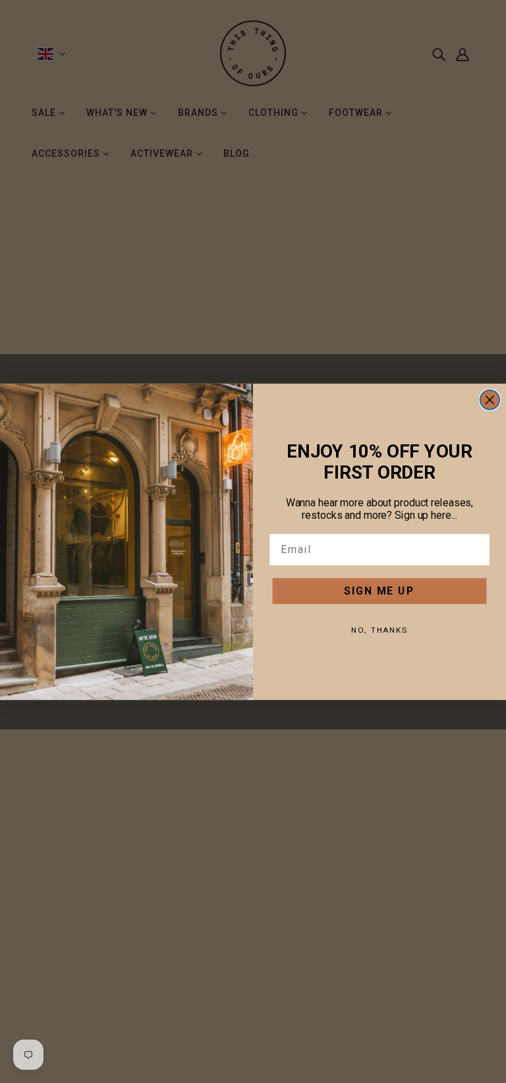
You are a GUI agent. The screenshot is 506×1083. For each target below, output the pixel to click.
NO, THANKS (379, 629)
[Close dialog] (490, 399)
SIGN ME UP (379, 590)
